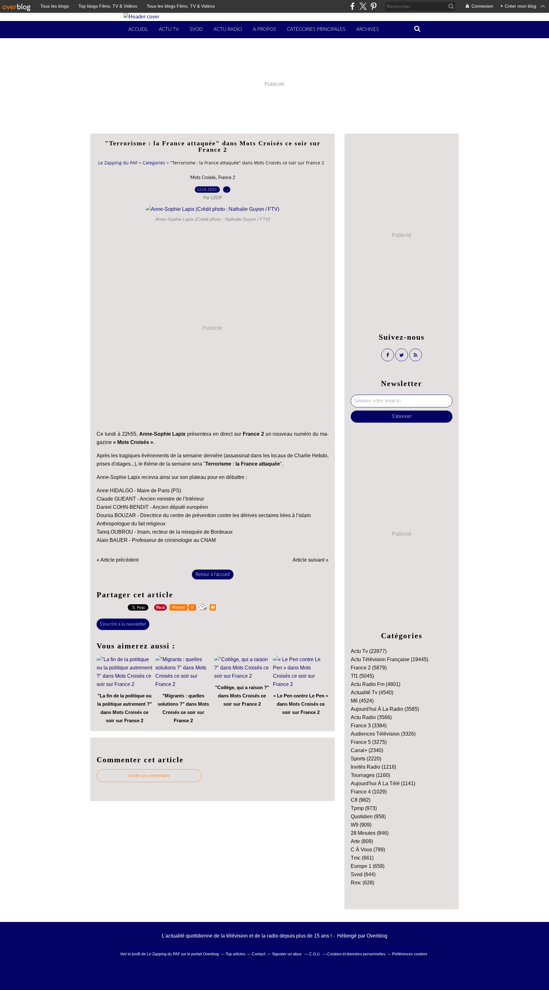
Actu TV (169, 29)
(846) (370, 833)
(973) (364, 808)
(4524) (362, 700)
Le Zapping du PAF (118, 163)
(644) (363, 874)
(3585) (385, 709)
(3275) (369, 742)
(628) (362, 882)
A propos (264, 29)
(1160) (370, 775)
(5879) (369, 667)
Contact (258, 954)
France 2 (226, 178)
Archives (367, 29)
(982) (360, 800)
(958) (368, 816)
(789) (368, 849)
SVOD (196, 29)
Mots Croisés (203, 178)
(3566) (371, 717)
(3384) (369, 725)
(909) (361, 824)
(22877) (369, 651)
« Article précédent (118, 560)
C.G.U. (315, 954)
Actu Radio (228, 29)
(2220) (366, 758)
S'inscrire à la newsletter (123, 624)
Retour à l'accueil (213, 574)
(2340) (367, 750)
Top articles (235, 954)
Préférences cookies (409, 954)
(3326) (383, 734)
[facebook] (352, 6)
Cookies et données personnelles (356, 954)
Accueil (138, 29)
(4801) (375, 684)
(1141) (383, 783)
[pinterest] (373, 6)
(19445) (389, 659)
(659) (367, 866)
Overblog (377, 935)
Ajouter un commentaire (149, 775)
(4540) (372, 692)
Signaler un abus (287, 954)
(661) (362, 858)
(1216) (373, 767)
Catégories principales (316, 29)
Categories (154, 163)
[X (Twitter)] (363, 6)
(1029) (369, 791)
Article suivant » (311, 560)
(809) (362, 841)
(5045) (362, 676)
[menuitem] (138, 29)
